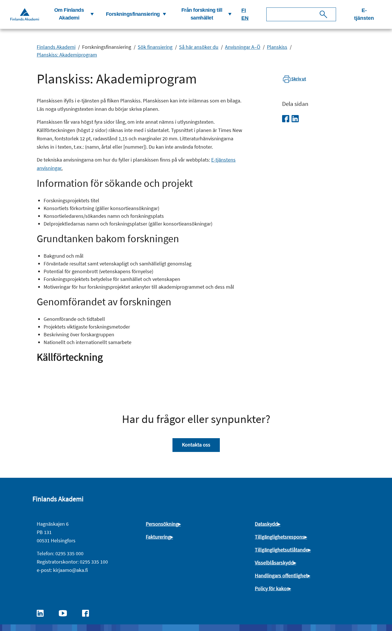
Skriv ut (298, 78)
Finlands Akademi (56, 47)
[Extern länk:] (43, 613)
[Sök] (323, 14)
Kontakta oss (196, 444)
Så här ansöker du (198, 47)
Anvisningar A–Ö (242, 47)
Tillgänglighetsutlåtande (281, 549)
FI (243, 10)
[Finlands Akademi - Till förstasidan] (24, 14)
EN (245, 18)
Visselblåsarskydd (274, 562)
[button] (71, 14)
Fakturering (158, 536)
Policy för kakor (271, 588)
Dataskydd (266, 524)
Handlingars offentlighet (281, 575)
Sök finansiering (155, 47)
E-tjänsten (364, 14)
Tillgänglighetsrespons (279, 536)
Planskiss (277, 47)
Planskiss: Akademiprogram (67, 54)
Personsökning (162, 524)
